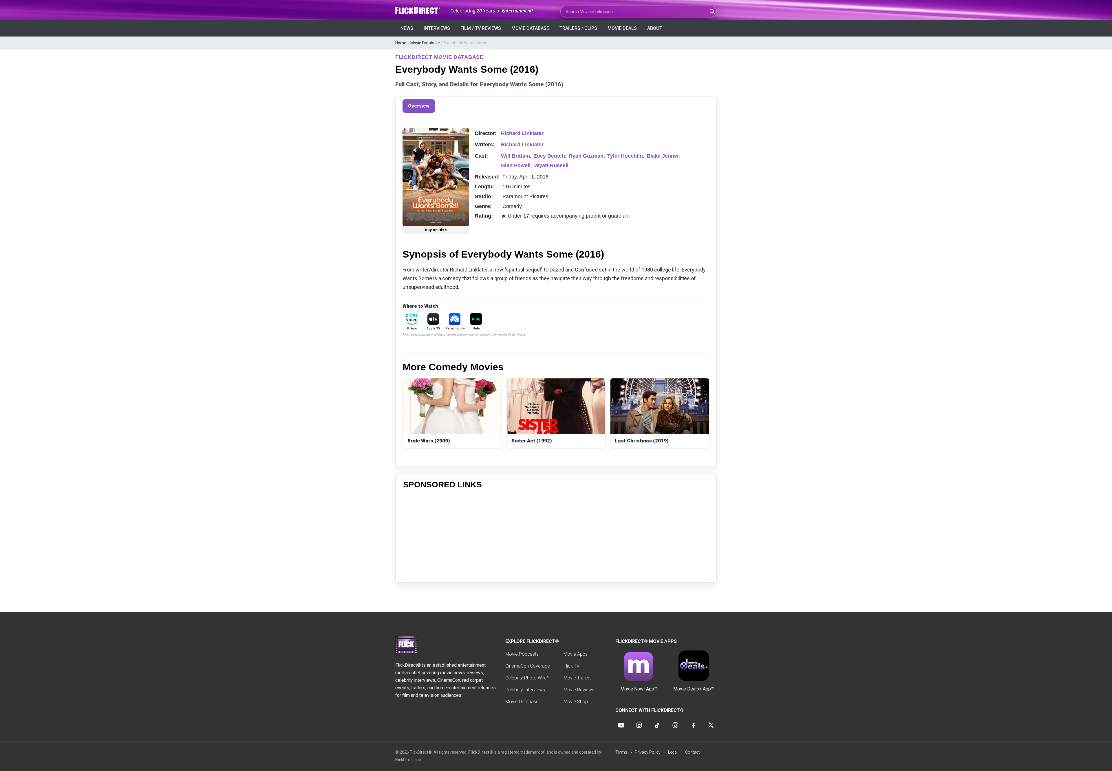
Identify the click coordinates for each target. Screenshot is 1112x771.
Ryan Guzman (586, 156)
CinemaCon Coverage (527, 666)
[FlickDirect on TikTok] (657, 725)
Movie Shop (576, 701)
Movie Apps (576, 654)
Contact (692, 752)
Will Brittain (515, 156)
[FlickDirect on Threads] (675, 725)
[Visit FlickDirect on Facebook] (693, 725)
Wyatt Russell (551, 165)
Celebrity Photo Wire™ (527, 678)
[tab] (419, 106)
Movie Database (530, 28)
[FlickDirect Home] (418, 10)
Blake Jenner (663, 156)
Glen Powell (516, 165)
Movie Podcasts (522, 654)
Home (400, 43)
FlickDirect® (480, 752)
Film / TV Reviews (480, 28)
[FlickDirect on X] (711, 725)
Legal (673, 752)
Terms (621, 752)
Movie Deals (622, 28)
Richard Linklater (522, 133)
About (654, 28)
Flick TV (571, 666)
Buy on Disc (436, 230)
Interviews (437, 28)
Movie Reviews (579, 689)
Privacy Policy (648, 752)
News (406, 28)
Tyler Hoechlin (625, 156)
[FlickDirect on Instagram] (639, 725)
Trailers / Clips (578, 28)
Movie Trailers (578, 678)
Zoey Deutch (549, 156)
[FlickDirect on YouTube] (621, 725)
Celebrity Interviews (525, 689)
